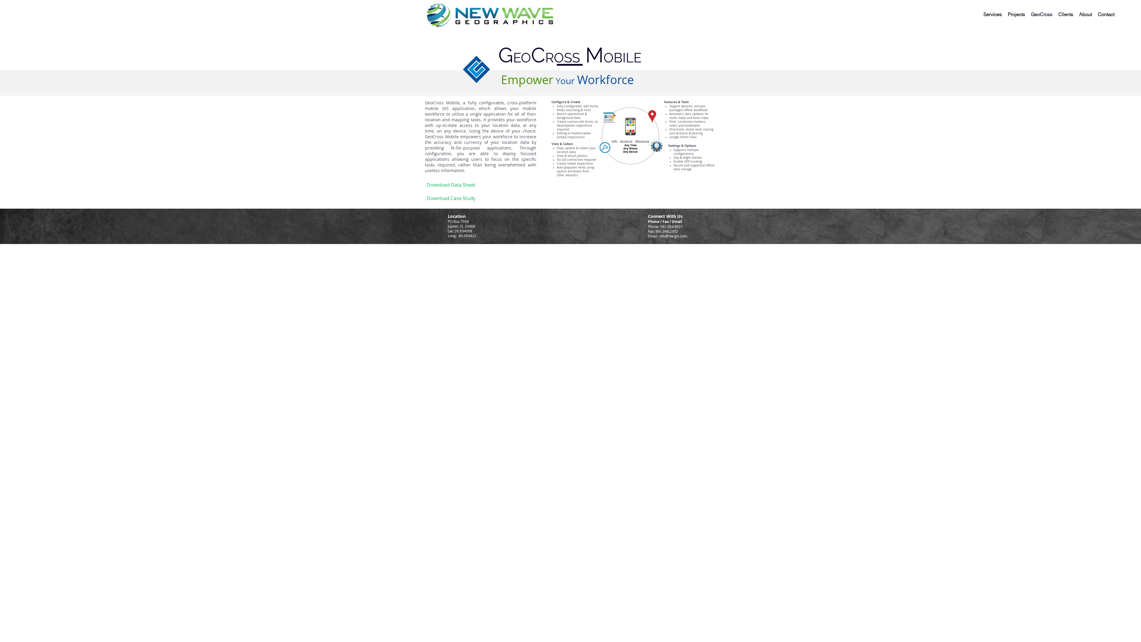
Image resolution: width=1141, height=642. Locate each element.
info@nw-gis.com (673, 236)
